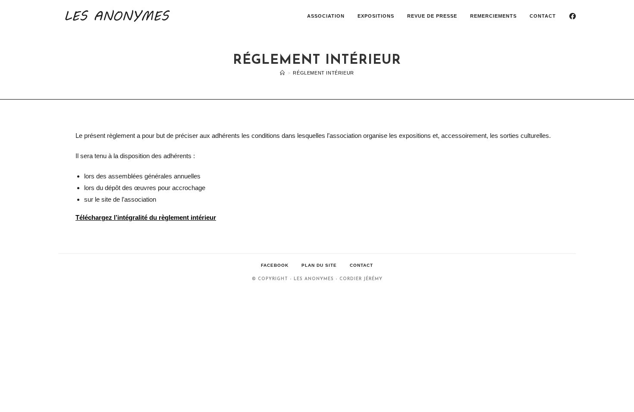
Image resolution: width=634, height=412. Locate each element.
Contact (361, 265)
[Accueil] (282, 72)
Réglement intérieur (323, 72)
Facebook (275, 265)
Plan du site (319, 265)
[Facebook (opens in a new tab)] (572, 16)
